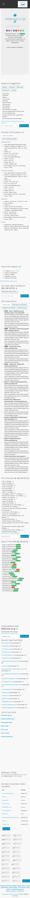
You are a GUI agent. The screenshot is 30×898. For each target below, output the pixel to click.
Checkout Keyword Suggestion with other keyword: (12, 122)
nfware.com (5, 814)
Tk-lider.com (5, 692)
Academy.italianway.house (9, 704)
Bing (5, 87)
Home (7, 26)
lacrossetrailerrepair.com (8, 793)
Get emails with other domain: (9, 633)
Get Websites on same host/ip (9, 293)
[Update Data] (22, 132)
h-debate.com (5, 824)
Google (20, 87)
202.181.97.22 (15, 271)
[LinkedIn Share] (14, 30)
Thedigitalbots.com (7, 701)
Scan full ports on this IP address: (10, 533)
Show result (24, 125)
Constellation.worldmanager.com (11, 674)
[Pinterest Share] (16, 30)
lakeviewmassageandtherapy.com (10, 817)
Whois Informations (8, 135)
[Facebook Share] (7, 30)
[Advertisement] (15, 59)
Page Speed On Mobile (9, 308)
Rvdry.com (5, 666)
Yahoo (13, 87)
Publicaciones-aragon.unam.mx (10, 661)
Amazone (6, 90)
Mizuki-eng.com (6, 643)
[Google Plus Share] (9, 30)
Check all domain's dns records (8, 281)
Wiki (14, 90)
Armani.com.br (6, 695)
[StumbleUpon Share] (19, 30)
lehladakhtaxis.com (7, 807)
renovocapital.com (6, 810)
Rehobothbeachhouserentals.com (11, 684)
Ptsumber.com (6, 652)
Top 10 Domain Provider (9, 139)
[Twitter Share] (12, 30)
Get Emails (25, 636)
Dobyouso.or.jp (15, 26)
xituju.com (4, 821)
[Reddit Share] (21, 30)
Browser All (6, 829)
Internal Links (6, 304)
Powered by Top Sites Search (10, 894)
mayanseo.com (6, 803)
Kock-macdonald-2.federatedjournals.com (13, 669)
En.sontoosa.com (6, 649)
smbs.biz (4, 796)
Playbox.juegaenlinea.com (9, 707)
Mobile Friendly (22, 308)
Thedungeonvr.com (7, 681)
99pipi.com (5, 698)
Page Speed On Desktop (19, 304)
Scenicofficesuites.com (8, 655)
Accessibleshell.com (7, 689)
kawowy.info (5, 800)
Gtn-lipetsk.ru (5, 646)
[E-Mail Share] (23, 30)
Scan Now (25, 296)
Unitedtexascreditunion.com (9, 678)
